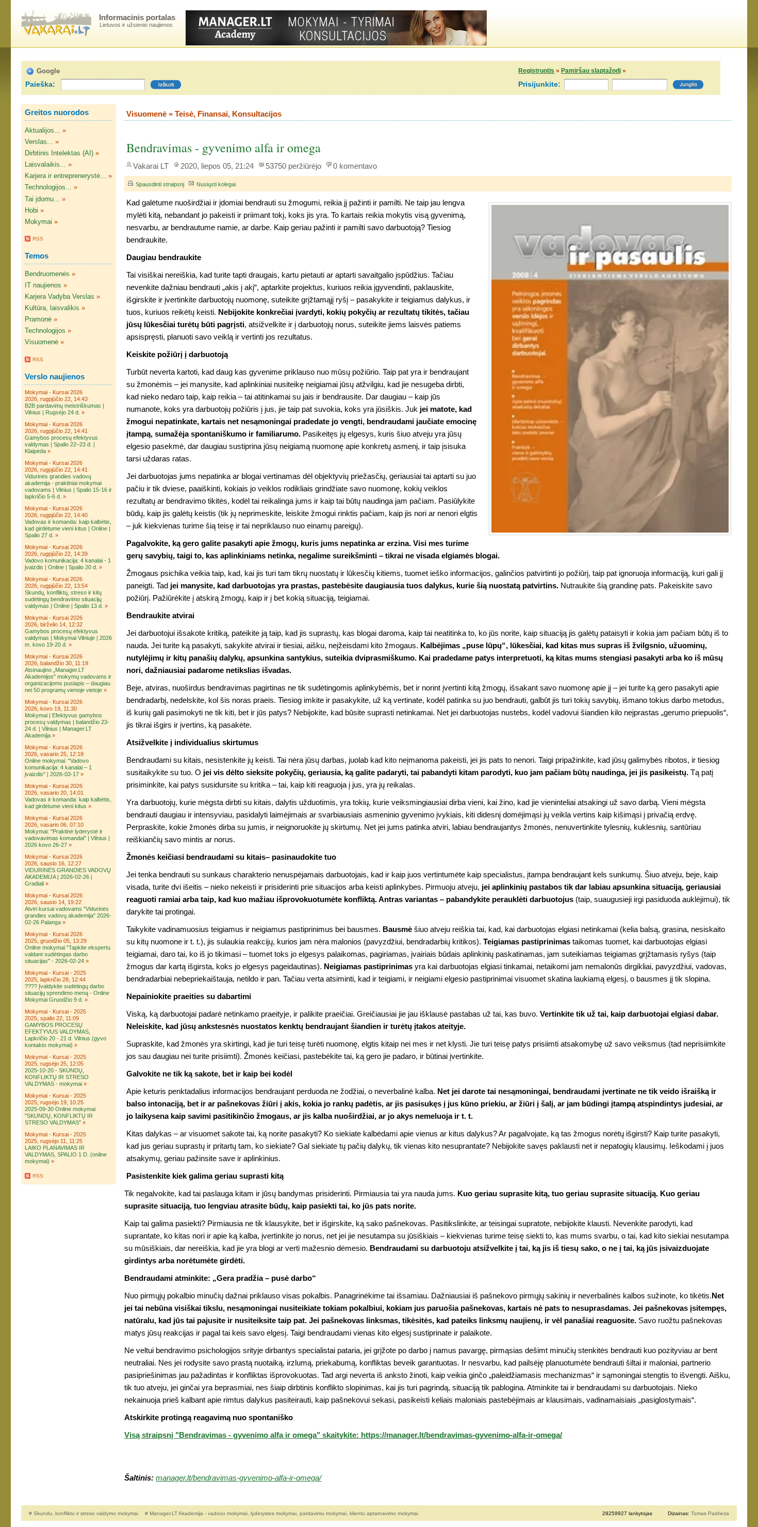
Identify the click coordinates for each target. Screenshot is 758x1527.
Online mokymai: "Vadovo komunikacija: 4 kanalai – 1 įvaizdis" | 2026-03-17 (58, 767)
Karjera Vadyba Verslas (59, 296)
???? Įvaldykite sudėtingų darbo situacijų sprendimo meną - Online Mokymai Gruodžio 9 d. (67, 993)
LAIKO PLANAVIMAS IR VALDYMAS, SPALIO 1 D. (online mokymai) (66, 1154)
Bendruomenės (47, 274)
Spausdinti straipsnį (160, 184)
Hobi (31, 210)
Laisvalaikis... (45, 164)
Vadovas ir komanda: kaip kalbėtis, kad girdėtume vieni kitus (68, 802)
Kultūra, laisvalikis (52, 308)
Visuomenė (41, 342)
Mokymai (38, 222)
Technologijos (45, 330)
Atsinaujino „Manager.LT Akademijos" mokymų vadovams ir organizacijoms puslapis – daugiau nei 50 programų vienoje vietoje (68, 680)
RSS (37, 239)
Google (48, 71)
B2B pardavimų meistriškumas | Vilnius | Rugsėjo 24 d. (64, 409)
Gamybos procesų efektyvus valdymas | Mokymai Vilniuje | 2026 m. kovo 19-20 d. (68, 638)
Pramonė (38, 319)
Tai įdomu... (42, 199)
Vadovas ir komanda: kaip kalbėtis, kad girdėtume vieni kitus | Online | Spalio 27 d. (68, 528)
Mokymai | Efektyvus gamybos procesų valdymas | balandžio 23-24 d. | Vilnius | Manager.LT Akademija (67, 725)
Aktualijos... (42, 130)
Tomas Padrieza (710, 1513)
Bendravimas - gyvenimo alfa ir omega (223, 147)
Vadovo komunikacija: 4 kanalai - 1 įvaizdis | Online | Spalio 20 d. (68, 563)
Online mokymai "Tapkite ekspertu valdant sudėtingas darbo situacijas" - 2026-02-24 (67, 954)
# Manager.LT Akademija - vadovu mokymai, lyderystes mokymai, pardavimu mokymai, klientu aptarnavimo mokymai (281, 1513)
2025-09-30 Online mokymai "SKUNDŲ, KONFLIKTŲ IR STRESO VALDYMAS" (60, 1116)
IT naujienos (43, 285)
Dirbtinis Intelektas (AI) (59, 153)
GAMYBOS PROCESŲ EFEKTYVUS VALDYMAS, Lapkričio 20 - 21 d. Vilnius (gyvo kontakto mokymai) (65, 1035)
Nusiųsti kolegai (216, 184)
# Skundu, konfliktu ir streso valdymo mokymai (84, 1513)
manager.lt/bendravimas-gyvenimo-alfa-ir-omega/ (238, 1477)
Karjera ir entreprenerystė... (65, 176)
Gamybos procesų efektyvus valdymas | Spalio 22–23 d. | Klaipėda (61, 444)
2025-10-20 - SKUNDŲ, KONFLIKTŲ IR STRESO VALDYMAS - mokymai (57, 1077)
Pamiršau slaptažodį (591, 70)
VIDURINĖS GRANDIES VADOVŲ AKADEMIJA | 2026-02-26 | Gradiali (68, 877)
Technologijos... (48, 187)
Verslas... (39, 142)
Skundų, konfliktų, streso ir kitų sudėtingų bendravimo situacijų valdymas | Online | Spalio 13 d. (64, 599)
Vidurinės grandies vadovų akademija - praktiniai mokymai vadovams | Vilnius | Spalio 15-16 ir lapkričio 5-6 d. (68, 486)
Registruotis (536, 70)
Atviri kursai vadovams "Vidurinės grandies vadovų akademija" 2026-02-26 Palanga (68, 915)
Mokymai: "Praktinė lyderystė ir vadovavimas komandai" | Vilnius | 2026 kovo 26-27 (67, 838)
